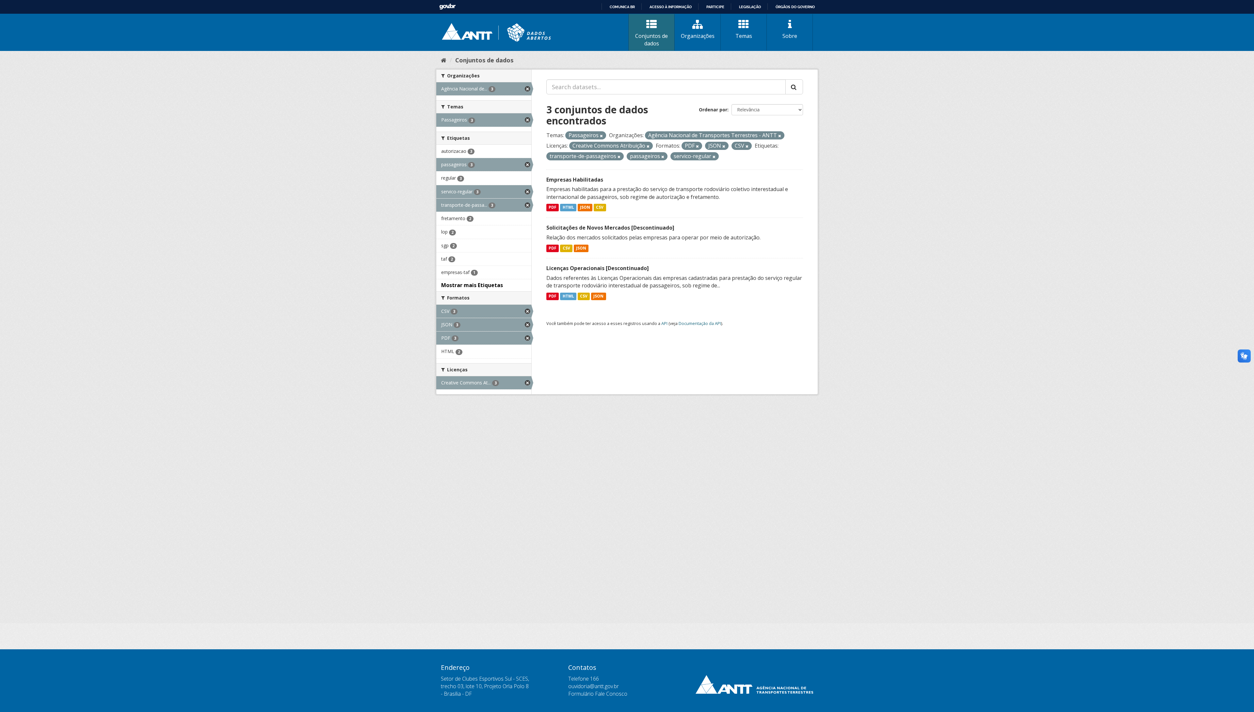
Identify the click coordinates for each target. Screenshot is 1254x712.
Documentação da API (700, 323)
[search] (794, 86)
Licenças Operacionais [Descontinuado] (597, 268)
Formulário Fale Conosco (597, 693)
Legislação (750, 7)
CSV (599, 207)
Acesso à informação (671, 7)
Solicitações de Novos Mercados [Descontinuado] (610, 227)
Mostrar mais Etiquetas (472, 285)
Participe (715, 7)
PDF (552, 207)
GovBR (447, 7)
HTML (568, 207)
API (664, 323)
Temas (743, 36)
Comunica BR (622, 7)
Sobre (789, 36)
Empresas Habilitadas (574, 179)
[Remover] (601, 135)
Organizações (698, 36)
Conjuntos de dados (651, 39)
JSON (585, 207)
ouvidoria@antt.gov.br (593, 686)
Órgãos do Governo (795, 7)
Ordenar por (713, 109)
